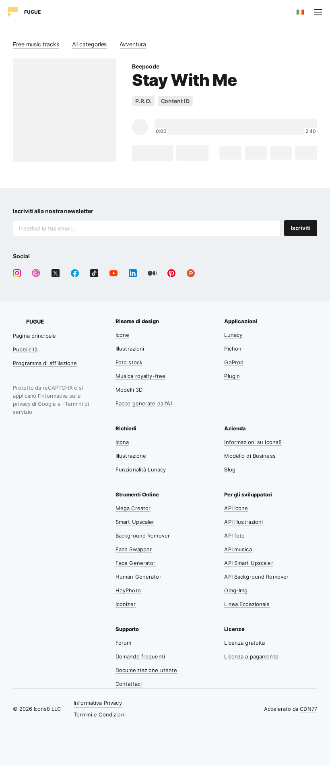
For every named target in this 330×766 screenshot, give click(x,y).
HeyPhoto (128, 590)
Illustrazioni (130, 348)
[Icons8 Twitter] (55, 273)
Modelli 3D (129, 389)
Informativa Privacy (98, 703)
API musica (238, 549)
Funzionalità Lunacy (141, 469)
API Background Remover (256, 576)
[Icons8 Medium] (152, 273)
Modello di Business (249, 456)
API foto (234, 535)
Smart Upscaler (135, 522)
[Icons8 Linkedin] (133, 273)
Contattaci (129, 684)
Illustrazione (131, 456)
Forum (124, 642)
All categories (89, 44)
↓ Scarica (152, 152)
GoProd (233, 362)
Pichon (232, 348)
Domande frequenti (140, 656)
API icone (236, 508)
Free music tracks (36, 44)
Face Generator (136, 563)
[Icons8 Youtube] (113, 273)
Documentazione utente (146, 670)
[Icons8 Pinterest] (171, 273)
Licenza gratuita (244, 642)
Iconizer (126, 604)
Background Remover (143, 535)
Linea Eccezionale (247, 604)
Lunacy (233, 335)
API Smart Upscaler (248, 563)
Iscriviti (301, 227)
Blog (229, 469)
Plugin (232, 376)
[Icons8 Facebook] (75, 273)
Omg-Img (236, 590)
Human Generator (138, 576)
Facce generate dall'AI (144, 403)
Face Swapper (134, 549)
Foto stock (129, 362)
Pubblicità (25, 349)
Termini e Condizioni (100, 714)
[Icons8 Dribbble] (36, 273)
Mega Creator (133, 508)
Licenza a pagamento (251, 656)
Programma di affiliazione (45, 363)
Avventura (133, 44)
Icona (122, 442)
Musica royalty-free (140, 376)
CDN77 (308, 709)
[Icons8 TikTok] (94, 273)
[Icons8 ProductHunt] (191, 273)
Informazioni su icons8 (253, 442)
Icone (123, 335)
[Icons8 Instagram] (17, 273)
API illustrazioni (243, 522)
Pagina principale (34, 335)
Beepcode (145, 66)
